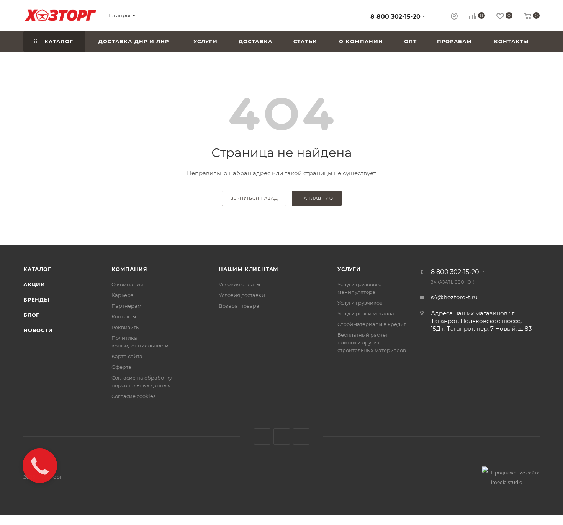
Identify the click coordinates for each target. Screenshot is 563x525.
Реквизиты (125, 327)
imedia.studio (506, 482)
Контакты (123, 316)
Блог (31, 315)
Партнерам (126, 306)
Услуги (349, 269)
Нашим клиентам (248, 269)
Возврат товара (239, 306)
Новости (38, 330)
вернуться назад (254, 198)
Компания (129, 269)
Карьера (122, 295)
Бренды (36, 300)
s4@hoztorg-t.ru (454, 297)
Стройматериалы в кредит (371, 324)
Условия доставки (242, 295)
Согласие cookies (133, 396)
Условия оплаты (239, 284)
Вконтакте (262, 436)
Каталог (37, 269)
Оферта (121, 367)
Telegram (281, 436)
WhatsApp (301, 436)
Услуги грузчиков (360, 303)
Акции (34, 284)
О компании (127, 284)
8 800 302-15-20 (395, 16)
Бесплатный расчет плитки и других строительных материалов (371, 342)
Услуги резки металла (365, 313)
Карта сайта (126, 356)
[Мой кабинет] (454, 17)
